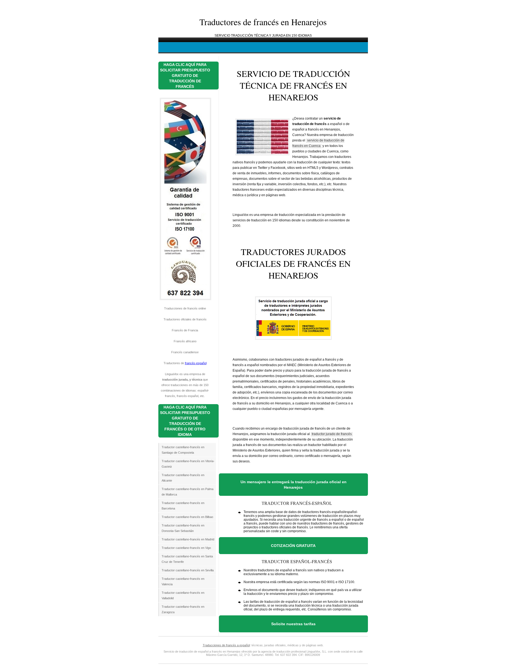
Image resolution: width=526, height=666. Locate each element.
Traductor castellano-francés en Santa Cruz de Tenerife (187, 559)
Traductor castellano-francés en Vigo (186, 547)
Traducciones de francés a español (226, 645)
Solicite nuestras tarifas (293, 624)
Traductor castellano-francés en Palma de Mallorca (187, 491)
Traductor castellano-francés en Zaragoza (183, 609)
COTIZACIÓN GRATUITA (293, 545)
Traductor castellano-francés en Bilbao (187, 517)
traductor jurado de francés (332, 434)
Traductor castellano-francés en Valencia (183, 581)
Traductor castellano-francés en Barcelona (183, 505)
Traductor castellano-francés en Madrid (188, 539)
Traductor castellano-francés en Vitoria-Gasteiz (188, 463)
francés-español (196, 363)
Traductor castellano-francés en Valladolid (183, 595)
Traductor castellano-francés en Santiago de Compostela (183, 449)
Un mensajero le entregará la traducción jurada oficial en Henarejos (294, 485)
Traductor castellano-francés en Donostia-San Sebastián (183, 528)
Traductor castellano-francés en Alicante (183, 477)
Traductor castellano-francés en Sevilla (188, 570)
